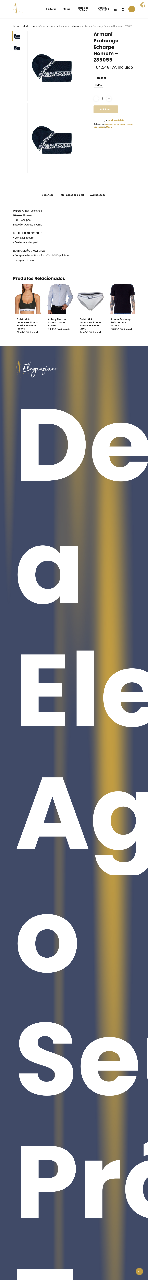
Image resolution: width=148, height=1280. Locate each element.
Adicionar (105, 109)
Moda (26, 26)
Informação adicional (72, 194)
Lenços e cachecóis (70, 26)
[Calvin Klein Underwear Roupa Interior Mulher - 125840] (28, 299)
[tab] (47, 195)
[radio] (98, 85)
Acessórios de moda (44, 26)
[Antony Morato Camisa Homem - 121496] (59, 299)
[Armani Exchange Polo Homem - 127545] (122, 299)
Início (16, 26)
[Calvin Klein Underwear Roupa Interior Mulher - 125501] (91, 299)
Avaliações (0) (98, 194)
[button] (131, 9)
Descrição (47, 194)
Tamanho (101, 78)
